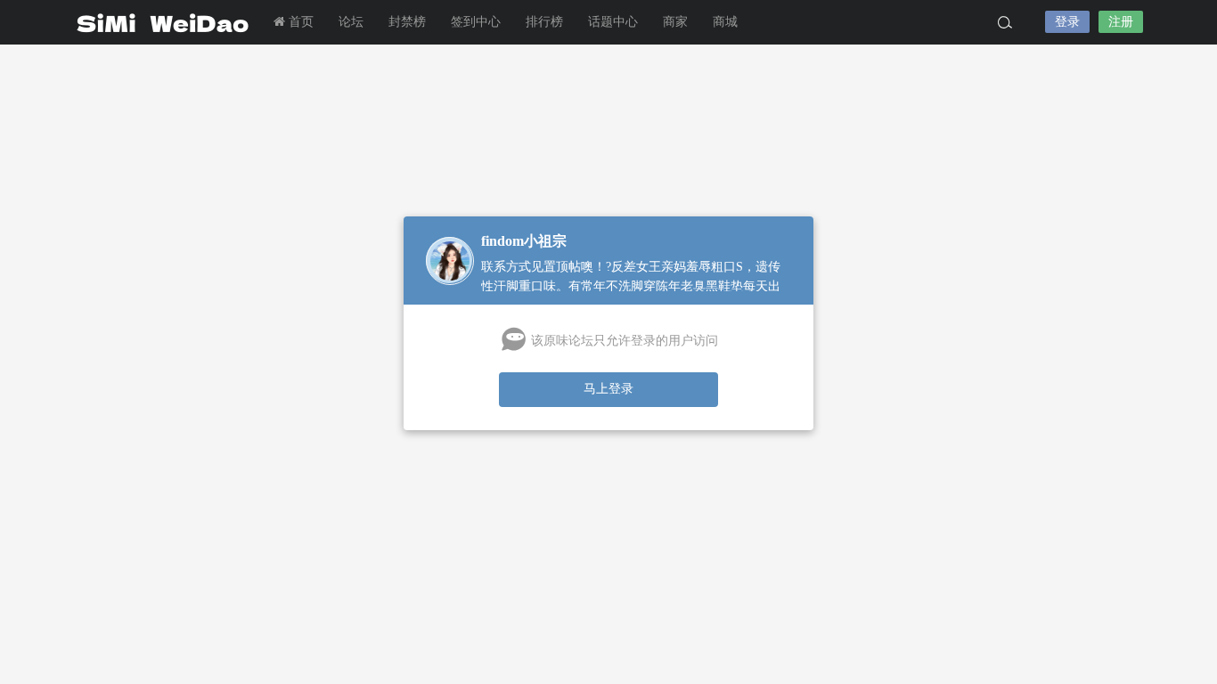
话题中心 (613, 21)
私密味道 (163, 22)
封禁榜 (407, 21)
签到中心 (476, 21)
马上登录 (608, 388)
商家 (675, 21)
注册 (1120, 21)
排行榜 (544, 21)
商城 (725, 21)
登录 (1067, 21)
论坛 (351, 21)
